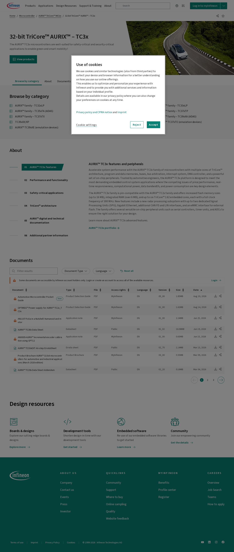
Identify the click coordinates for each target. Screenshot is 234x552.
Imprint (122, 112)
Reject (137, 125)
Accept (153, 125)
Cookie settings (86, 125)
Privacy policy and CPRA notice (94, 112)
